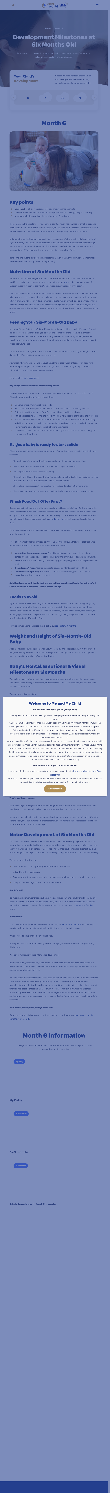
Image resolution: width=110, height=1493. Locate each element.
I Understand (55, 788)
